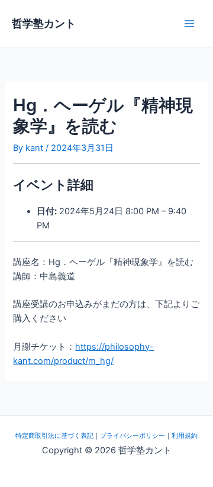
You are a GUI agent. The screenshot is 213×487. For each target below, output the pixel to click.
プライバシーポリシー (132, 436)
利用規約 (185, 436)
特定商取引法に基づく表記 (54, 436)
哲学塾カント (44, 23)
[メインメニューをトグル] (189, 23)
